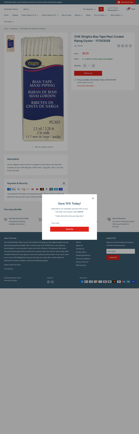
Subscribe (69, 229)
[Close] (93, 198)
